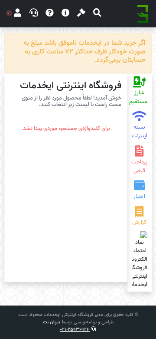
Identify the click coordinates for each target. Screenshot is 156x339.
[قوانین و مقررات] (81, 13)
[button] (97, 13)
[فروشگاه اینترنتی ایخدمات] (142, 14)
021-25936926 (75, 329)
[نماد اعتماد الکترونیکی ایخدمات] (139, 260)
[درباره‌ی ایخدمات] (66, 13)
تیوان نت (51, 322)
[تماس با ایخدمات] (34, 13)
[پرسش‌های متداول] (50, 13)
